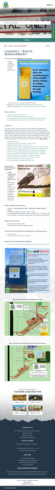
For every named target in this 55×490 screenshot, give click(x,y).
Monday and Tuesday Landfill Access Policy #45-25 (20, 116)
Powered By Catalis (27, 484)
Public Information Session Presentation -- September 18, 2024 (23, 155)
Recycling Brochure (12, 234)
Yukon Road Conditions (28, 458)
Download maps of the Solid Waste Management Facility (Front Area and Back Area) (28, 244)
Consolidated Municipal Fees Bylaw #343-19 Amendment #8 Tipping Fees (26, 120)
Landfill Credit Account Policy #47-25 (16, 115)
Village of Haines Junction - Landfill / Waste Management (6, 5)
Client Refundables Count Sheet (23, 235)
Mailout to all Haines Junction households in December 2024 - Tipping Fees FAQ (27, 146)
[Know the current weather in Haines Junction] (53, 24)
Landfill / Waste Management (17, 46)
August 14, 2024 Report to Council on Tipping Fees (20, 158)
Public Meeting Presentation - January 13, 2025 (19, 145)
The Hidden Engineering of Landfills (31, 106)
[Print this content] (49, 46)
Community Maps (28, 464)
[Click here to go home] (6, 46)
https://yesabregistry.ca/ (13, 103)
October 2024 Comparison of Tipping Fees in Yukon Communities (23, 157)
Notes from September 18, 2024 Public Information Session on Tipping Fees (26, 153)
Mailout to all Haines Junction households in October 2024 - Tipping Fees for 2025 (28, 148)
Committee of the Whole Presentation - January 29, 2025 (21, 143)
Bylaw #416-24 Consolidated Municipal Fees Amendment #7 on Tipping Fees (26, 152)
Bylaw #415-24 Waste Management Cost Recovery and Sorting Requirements (27, 150)
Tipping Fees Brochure (13, 141)
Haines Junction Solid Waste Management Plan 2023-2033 (27, 104)
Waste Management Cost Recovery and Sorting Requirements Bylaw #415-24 (26, 118)
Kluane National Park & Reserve (28, 462)
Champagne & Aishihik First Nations (28, 460)
